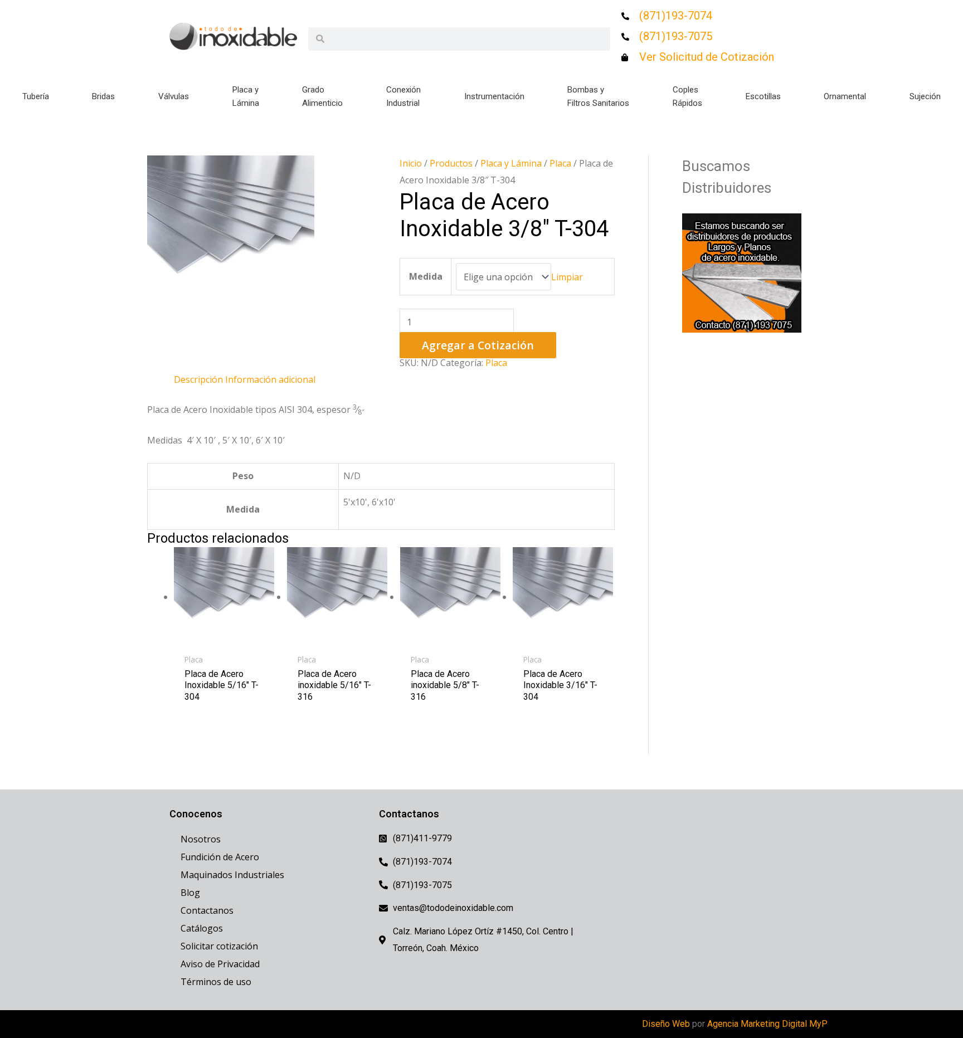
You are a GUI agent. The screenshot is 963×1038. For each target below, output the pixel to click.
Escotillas (763, 96)
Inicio (411, 163)
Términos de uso (216, 982)
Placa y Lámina (245, 96)
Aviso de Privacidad (220, 964)
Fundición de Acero (220, 857)
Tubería (35, 96)
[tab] (198, 380)
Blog (190, 892)
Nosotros (201, 839)
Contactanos (207, 910)
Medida (425, 276)
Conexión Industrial (403, 96)
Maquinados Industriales (232, 875)
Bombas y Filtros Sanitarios (598, 96)
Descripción (198, 379)
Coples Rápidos (687, 96)
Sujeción (925, 96)
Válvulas (173, 96)
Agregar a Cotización (478, 345)
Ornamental (845, 96)
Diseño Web (666, 1023)
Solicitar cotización (219, 946)
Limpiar (567, 277)
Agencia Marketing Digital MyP (767, 1023)
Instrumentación (494, 96)
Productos (451, 163)
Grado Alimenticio (322, 96)
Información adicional (270, 379)
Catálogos (202, 928)
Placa (560, 163)
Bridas (103, 96)
